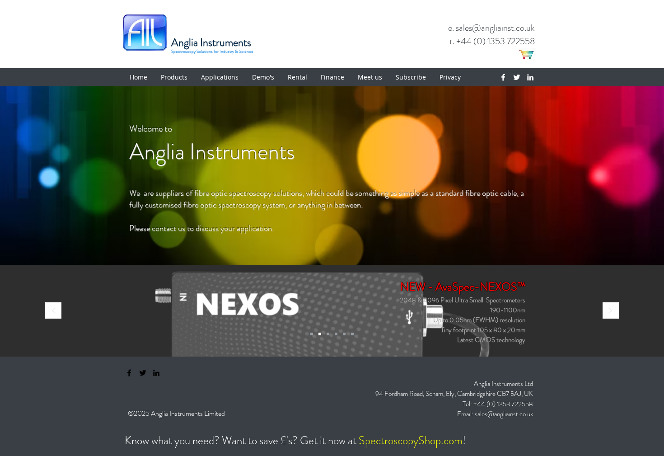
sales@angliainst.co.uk (504, 414)
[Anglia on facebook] (129, 372)
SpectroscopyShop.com (411, 440)
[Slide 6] (352, 334)
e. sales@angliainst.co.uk (491, 27)
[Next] (611, 311)
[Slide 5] (311, 334)
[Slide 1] (328, 334)
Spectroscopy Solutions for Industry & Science (212, 51)
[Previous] (53, 311)
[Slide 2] (336, 334)
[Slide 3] (344, 334)
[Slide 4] (319, 334)
